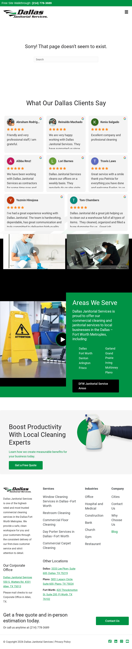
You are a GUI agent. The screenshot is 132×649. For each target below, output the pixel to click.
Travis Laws (108, 161)
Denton (83, 358)
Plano (109, 372)
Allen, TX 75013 (12, 586)
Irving (108, 362)
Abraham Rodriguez (28, 122)
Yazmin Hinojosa (27, 200)
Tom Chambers (89, 200)
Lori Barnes (65, 161)
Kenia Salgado (109, 122)
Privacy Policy (63, 641)
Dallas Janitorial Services (17, 577)
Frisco (83, 368)
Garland (110, 348)
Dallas (83, 348)
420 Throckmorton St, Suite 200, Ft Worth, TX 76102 (60, 594)
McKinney (111, 367)
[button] (34, 251)
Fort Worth (85, 353)
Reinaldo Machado (70, 122)
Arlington (84, 363)
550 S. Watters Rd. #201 (17, 581)
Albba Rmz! (23, 161)
